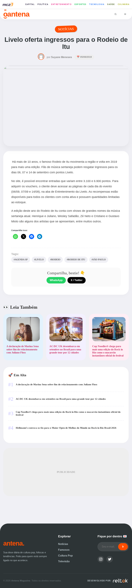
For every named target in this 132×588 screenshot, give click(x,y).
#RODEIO (55, 259)
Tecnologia (96, 4)
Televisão (64, 561)
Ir (123, 546)
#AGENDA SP (21, 259)
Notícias (63, 544)
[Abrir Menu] (125, 14)
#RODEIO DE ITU (76, 259)
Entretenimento (61, 4)
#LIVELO (39, 259)
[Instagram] (101, 559)
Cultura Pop (65, 555)
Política (43, 4)
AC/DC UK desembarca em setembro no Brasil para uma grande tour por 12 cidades (61, 398)
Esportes (80, 4)
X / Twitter (76, 280)
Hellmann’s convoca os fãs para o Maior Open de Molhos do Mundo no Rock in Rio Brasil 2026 (66, 427)
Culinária (124, 4)
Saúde (111, 4)
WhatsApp (56, 280)
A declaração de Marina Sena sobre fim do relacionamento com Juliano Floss (56, 384)
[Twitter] (109, 559)
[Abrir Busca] (115, 14)
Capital (30, 4)
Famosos (64, 549)
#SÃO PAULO (99, 259)
